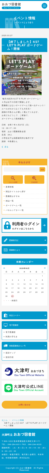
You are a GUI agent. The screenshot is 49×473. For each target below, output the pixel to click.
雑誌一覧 (10, 201)
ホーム (5, 420)
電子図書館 (11, 332)
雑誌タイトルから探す (16, 191)
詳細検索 (34, 182)
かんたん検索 (13, 182)
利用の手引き (12, 336)
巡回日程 (10, 357)
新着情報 (10, 187)
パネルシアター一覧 (15, 210)
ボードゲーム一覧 (14, 205)
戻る (6, 147)
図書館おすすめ (13, 196)
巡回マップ (11, 352)
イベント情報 (18, 420)
